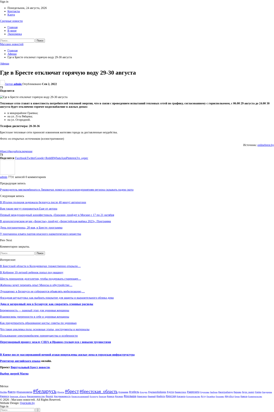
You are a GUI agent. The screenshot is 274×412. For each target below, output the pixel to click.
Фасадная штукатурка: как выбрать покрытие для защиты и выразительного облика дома (57, 297)
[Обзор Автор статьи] (7, 173)
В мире (12, 30)
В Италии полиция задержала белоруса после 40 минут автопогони (43, 202)
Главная (12, 27)
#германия (123, 392)
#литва (258, 392)
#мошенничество (36, 396)
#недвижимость (62, 396)
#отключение (24, 151)
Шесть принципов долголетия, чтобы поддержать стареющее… (40, 278)
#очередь (94, 396)
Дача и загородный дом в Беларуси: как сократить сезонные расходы (46, 304)
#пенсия (102, 396)
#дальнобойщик (157, 391)
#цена (237, 396)
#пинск (110, 396)
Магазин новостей (11, 44)
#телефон (211, 396)
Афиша (4, 63)
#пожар (119, 396)
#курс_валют (248, 392)
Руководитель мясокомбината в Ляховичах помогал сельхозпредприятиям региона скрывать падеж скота (66, 189)
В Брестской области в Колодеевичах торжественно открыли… (40, 266)
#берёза (60, 392)
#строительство (193, 396)
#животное (180, 392)
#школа (243, 396)
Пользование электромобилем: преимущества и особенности (39, 335)
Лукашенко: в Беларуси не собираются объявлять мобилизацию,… (42, 291)
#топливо (220, 396)
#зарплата (193, 391)
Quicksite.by (27, 403)
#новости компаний (80, 396)
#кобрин (214, 392)
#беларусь (44, 391)
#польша (130, 396)
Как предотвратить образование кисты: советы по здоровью (38, 323)
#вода (12, 151)
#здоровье (204, 392)
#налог (49, 396)
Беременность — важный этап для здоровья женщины (34, 310)
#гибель (134, 392)
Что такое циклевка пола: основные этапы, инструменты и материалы (44, 329)
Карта (11, 14)
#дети (170, 391)
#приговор (142, 396)
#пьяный (152, 396)
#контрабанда (225, 392)
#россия (171, 396)
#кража (237, 392)
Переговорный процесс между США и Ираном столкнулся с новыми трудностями (55, 342)
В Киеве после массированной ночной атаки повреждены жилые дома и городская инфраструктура (67, 354)
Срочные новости (11, 21)
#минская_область (18, 396)
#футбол (229, 396)
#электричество (255, 396)
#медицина (267, 392)
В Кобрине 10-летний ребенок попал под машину (31, 272)
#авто (12, 392)
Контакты (13, 11)
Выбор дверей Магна (14, 373)
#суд (203, 396)
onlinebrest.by (265, 145)
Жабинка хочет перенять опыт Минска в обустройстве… (36, 285)
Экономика (14, 34)
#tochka (3, 392)
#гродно (143, 392)
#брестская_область (99, 391)
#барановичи (24, 391)
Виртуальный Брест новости (30, 367)
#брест (4, 151)
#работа (160, 396)
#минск (4, 396)
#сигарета (181, 396)
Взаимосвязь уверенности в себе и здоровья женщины (34, 316)
